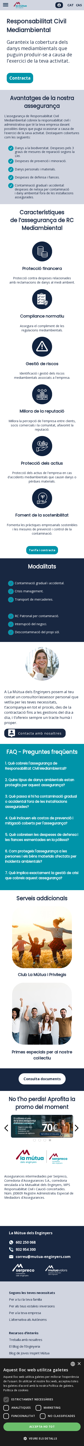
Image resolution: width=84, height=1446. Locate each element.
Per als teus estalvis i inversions (32, 1306)
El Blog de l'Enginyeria (24, 1346)
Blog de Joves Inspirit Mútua (29, 1353)
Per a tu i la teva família (25, 1299)
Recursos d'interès (23, 1333)
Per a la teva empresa (25, 1313)
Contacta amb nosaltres (40, 733)
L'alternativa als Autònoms (28, 1319)
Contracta (19, 78)
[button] (42, 1438)
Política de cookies (15, 1390)
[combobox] (73, 1364)
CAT (70, 5)
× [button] (79, 1364)
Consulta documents (42, 1078)
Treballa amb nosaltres (25, 1339)
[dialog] (42, 1402)
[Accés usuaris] (59, 5)
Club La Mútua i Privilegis (42, 974)
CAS (79, 5)
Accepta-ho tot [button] (42, 1427)
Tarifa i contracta (42, 550)
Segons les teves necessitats (32, 1292)
